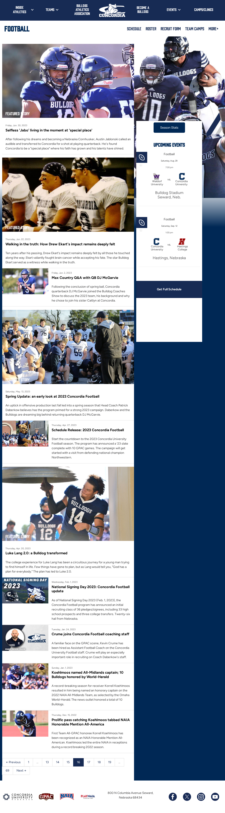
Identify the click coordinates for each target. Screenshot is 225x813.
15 (68, 762)
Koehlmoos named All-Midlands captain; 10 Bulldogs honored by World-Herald (87, 674)
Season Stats (169, 127)
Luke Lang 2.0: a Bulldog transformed (36, 553)
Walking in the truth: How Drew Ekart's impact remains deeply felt (60, 244)
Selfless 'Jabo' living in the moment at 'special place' (48, 130)
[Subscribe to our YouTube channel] (215, 797)
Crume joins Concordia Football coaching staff (90, 634)
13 (47, 762)
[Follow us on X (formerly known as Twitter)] (187, 797)
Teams (50, 9)
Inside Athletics (19, 9)
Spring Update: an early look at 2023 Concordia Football (52, 396)
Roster (151, 28)
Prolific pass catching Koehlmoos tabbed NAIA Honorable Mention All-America (91, 722)
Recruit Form (171, 28)
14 (57, 762)
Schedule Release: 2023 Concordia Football (88, 430)
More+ (213, 28)
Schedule (134, 28)
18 (99, 762)
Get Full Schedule (169, 289)
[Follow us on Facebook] (173, 797)
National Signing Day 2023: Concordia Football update (91, 589)
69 (7, 770)
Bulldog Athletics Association (82, 9)
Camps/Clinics (203, 9)
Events (171, 9)
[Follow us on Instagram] (201, 797)
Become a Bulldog (143, 9)
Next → (21, 770)
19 (109, 762)
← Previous (13, 762)
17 (88, 762)
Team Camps (194, 28)
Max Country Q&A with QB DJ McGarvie (85, 277)
